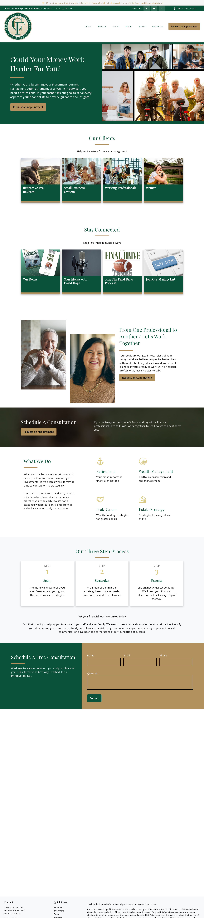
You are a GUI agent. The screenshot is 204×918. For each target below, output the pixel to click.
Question (92, 673)
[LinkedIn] (146, 8)
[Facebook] (162, 8)
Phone (163, 655)
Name (90, 655)
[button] (88, 26)
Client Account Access (187, 8)
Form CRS (136, 8)
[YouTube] (154, 8)
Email (126, 655)
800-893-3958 (19, 910)
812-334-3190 (65, 8)
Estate (56, 914)
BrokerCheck (150, 904)
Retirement (59, 907)
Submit (94, 698)
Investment (59, 910)
